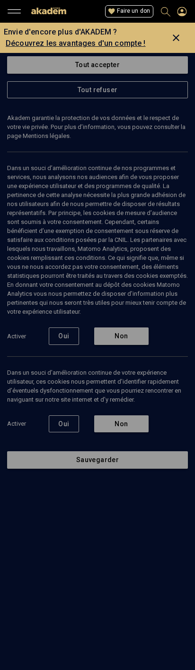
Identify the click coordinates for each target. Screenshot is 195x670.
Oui (63, 336)
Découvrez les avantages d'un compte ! (76, 43)
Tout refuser (98, 90)
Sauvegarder (97, 460)
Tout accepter (97, 65)
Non (121, 336)
